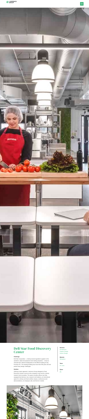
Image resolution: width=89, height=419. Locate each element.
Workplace (62, 359)
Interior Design (64, 353)
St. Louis (62, 365)
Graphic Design (64, 351)
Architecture (63, 349)
